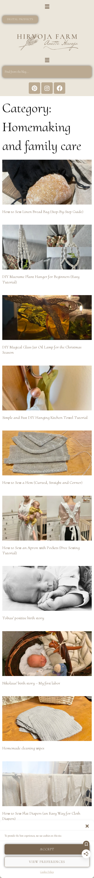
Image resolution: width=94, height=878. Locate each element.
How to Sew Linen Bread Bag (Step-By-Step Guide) (42, 211)
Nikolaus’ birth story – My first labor (31, 683)
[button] (87, 826)
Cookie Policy (47, 871)
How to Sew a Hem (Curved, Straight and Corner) (42, 482)
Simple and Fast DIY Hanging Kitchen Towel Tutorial (45, 417)
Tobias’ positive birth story (23, 617)
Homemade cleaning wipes (23, 748)
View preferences (47, 862)
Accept (47, 849)
